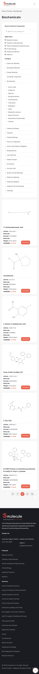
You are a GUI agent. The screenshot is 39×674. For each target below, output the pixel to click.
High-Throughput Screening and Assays (14, 616)
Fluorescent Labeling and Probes (12, 607)
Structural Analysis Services (10, 599)
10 (32, 494)
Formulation (10, 164)
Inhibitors (9, 54)
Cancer (4, 634)
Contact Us (5, 533)
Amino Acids (12, 87)
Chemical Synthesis (13, 128)
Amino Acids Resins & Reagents (17, 146)
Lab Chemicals (11, 155)
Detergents (11, 106)
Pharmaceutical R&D (8, 621)
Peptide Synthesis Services (10, 594)
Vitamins (11, 121)
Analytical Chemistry (13, 51)
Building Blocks (11, 150)
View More (25, 242)
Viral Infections (6, 638)
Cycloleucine (8, 276)
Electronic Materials (13, 63)
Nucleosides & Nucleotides (16, 118)
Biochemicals (18, 11)
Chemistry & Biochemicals (14, 43)
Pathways (10, 190)
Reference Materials (13, 177)
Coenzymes (11, 103)
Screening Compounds (14, 76)
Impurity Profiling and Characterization (14, 590)
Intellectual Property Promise (22, 668)
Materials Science (12, 40)
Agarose (11, 93)
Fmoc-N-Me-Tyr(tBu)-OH (13, 372)
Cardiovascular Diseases (9, 625)
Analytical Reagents (13, 182)
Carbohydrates (13, 99)
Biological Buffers (13, 96)
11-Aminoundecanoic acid (13, 227)
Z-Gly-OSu (7, 421)
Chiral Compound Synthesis (10, 603)
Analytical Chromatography (15, 186)
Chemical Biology (12, 137)
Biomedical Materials (13, 68)
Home (4, 11)
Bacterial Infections (8, 655)
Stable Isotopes (12, 159)
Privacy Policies (7, 668)
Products (10, 11)
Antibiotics (11, 90)
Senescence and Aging (9, 647)
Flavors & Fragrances (13, 142)
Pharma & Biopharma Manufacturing (17, 46)
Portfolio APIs (11, 168)
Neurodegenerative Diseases (11, 651)
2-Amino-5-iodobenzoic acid (14, 324)
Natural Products (13, 115)
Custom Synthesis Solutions (10, 586)
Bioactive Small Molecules (15, 173)
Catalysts (10, 133)
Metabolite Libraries (14, 112)
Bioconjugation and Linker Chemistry (13, 612)
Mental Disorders (7, 642)
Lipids (10, 109)
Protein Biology (11, 49)
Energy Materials (12, 72)
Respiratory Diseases (8, 629)
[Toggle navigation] (34, 4)
